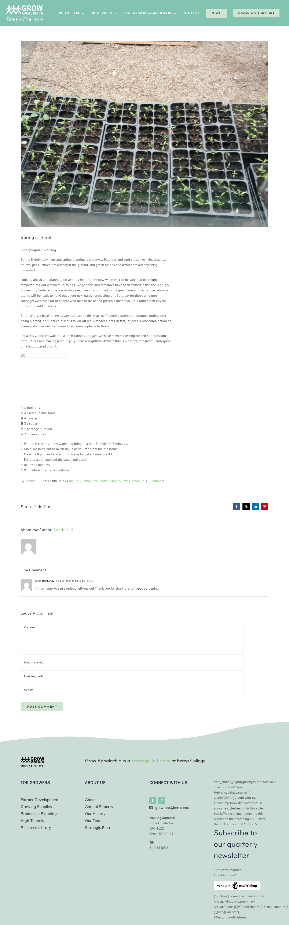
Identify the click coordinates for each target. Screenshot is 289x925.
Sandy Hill (32, 481)
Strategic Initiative (150, 761)
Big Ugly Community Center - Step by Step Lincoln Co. (107, 481)
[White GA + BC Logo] (24, 7)
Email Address (225, 875)
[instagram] (161, 800)
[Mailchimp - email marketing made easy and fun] (237, 884)
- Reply (89, 580)
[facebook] (152, 800)
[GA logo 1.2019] (32, 759)
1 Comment (156, 481)
